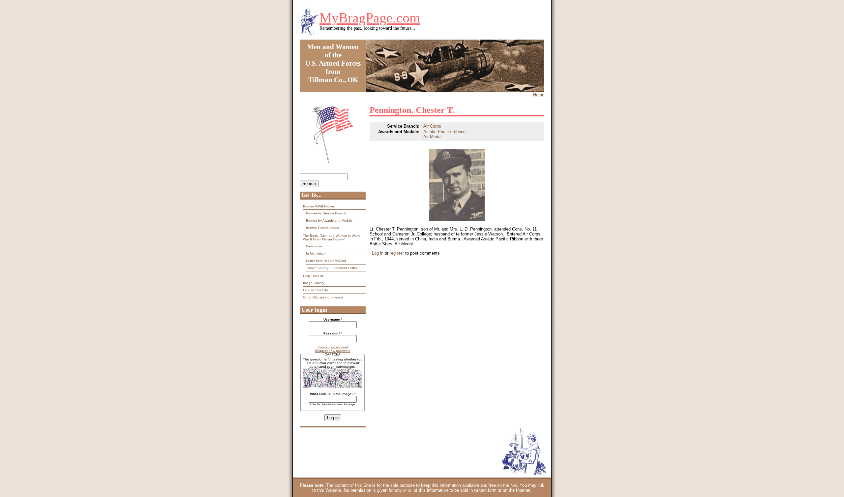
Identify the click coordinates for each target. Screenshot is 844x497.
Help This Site (313, 276)
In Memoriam (315, 253)
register (397, 253)
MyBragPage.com (369, 17)
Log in (377, 253)
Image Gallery (313, 283)
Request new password (332, 351)
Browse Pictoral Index (322, 228)
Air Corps (432, 126)
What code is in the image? (333, 394)
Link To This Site (315, 290)
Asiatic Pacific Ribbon (444, 131)
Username (332, 319)
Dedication (314, 246)
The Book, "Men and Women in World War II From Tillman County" (331, 237)
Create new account (332, 347)
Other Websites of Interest (323, 297)
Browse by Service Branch (326, 213)
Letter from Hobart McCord (326, 261)
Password (332, 333)
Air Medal (432, 136)
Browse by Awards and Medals (329, 220)
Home (538, 94)
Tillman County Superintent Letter (331, 268)
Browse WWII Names (319, 206)
